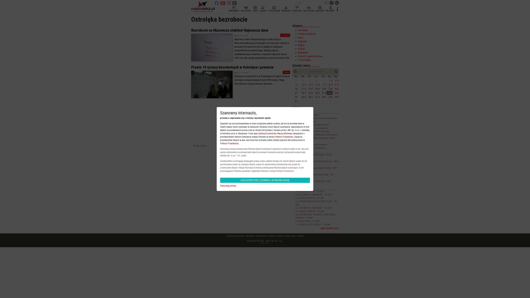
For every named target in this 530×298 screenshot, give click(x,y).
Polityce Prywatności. (285, 171)
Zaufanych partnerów (267, 133)
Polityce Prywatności (284, 136)
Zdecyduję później (228, 185)
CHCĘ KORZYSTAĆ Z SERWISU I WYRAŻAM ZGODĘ (265, 180)
